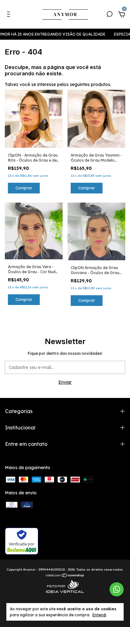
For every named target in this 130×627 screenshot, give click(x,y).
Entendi (99, 615)
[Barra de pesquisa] (109, 15)
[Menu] (10, 15)
